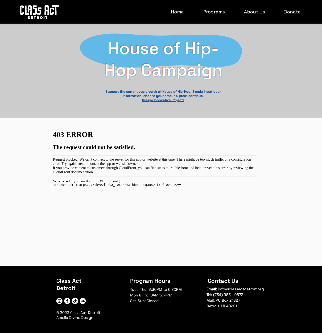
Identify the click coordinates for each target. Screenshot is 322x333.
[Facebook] (67, 301)
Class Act (69, 280)
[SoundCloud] (83, 301)
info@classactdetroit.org (241, 289)
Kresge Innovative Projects (163, 100)
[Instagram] (59, 301)
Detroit (66, 288)
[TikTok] (75, 301)
